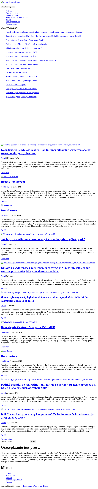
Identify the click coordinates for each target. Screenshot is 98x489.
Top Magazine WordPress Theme (35, 486)
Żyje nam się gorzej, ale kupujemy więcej (21, 97)
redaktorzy (5, 187)
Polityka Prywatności (14, 480)
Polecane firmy (11, 24)
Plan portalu (10, 475)
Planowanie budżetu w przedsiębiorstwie (21, 81)
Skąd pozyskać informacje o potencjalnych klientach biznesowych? (31, 60)
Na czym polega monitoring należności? (21, 56)
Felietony (9, 11)
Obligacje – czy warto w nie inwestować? (21, 89)
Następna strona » (7, 439)
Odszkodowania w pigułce (16, 85)
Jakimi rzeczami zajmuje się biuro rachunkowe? (24, 48)
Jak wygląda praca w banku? (17, 72)
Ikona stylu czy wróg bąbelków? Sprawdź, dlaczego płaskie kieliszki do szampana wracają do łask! (43, 36)
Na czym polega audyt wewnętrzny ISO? (21, 52)
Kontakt (9, 478)
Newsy (8, 20)
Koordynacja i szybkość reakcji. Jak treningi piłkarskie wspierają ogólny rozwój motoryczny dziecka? (44, 32)
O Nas (8, 473)
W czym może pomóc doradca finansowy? (22, 64)
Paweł (3, 158)
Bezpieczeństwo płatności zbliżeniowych (21, 76)
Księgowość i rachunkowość (16, 17)
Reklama (9, 482)
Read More (5, 173)
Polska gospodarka (13, 22)
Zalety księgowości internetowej (18, 68)
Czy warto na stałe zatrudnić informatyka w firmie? (25, 40)
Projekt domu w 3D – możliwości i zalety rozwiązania (26, 44)
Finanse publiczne (12, 13)
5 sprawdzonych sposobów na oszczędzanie (22, 93)
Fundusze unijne (12, 15)
